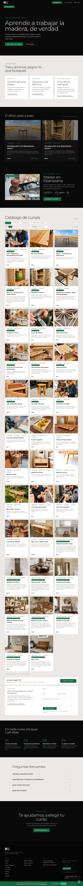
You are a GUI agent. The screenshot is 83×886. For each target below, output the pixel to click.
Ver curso (35, 158)
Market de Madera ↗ (28, 863)
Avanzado (28, 226)
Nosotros (7, 860)
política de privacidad (70, 872)
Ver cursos (57, 2)
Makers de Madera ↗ (28, 860)
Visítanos (7, 873)
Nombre (44, 688)
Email (44, 693)
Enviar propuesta (49, 708)
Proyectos (16, 222)
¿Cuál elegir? (30, 44)
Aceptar (63, 883)
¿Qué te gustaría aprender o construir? (51, 698)
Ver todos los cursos (14, 44)
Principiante (16, 226)
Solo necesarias (55, 883)
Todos (8, 222)
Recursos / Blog (27, 865)
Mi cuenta (7, 876)
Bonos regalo (8, 869)
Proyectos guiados (39, 222)
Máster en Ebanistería (9, 865)
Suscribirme (67, 868)
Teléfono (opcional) (62, 693)
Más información (43, 884)
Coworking (7, 867)
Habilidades (26, 222)
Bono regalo (9, 6)
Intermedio (22, 226)
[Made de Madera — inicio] (6, 2)
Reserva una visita (41, 830)
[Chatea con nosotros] (79, 882)
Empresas (7, 871)
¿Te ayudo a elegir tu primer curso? (71, 877)
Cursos (6, 863)
